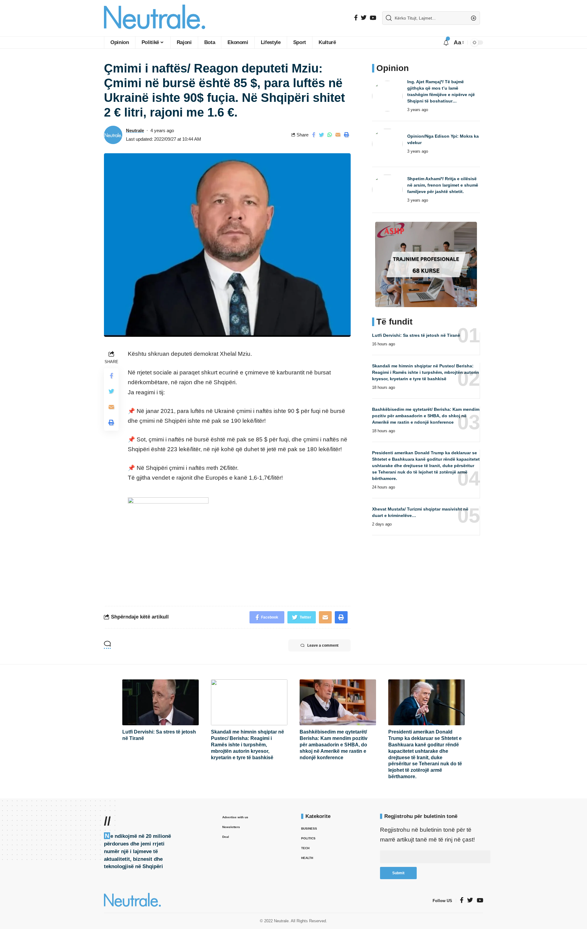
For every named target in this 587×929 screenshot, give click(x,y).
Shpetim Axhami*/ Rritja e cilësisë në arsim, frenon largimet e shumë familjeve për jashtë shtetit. (442, 185)
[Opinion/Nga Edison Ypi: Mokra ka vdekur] (387, 143)
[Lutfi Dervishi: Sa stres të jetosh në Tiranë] (160, 702)
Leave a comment (322, 645)
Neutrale (135, 130)
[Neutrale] (154, 18)
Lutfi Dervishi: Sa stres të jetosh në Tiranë (416, 335)
